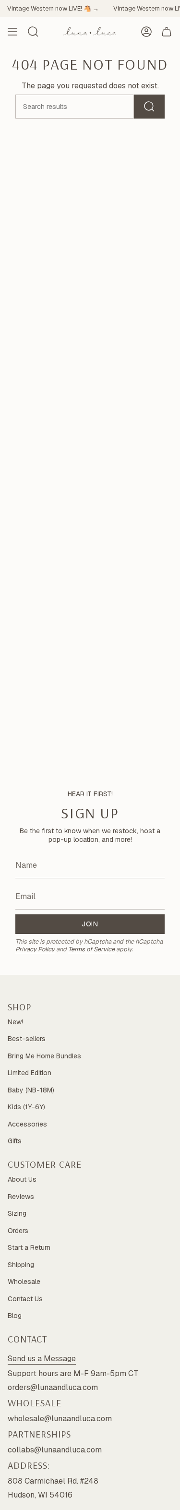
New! (15, 1022)
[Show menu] (12, 32)
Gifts (15, 1141)
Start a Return (29, 1247)
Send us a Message (42, 1359)
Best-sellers (27, 1038)
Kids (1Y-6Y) (26, 1107)
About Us (22, 1179)
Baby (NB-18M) (31, 1090)
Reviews (21, 1196)
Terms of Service (91, 949)
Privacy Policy (35, 949)
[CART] (166, 32)
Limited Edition (29, 1072)
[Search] (149, 107)
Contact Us (25, 1298)
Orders (18, 1230)
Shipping (21, 1264)
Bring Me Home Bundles (44, 1056)
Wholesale (24, 1281)
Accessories (27, 1124)
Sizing (17, 1213)
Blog (15, 1315)
